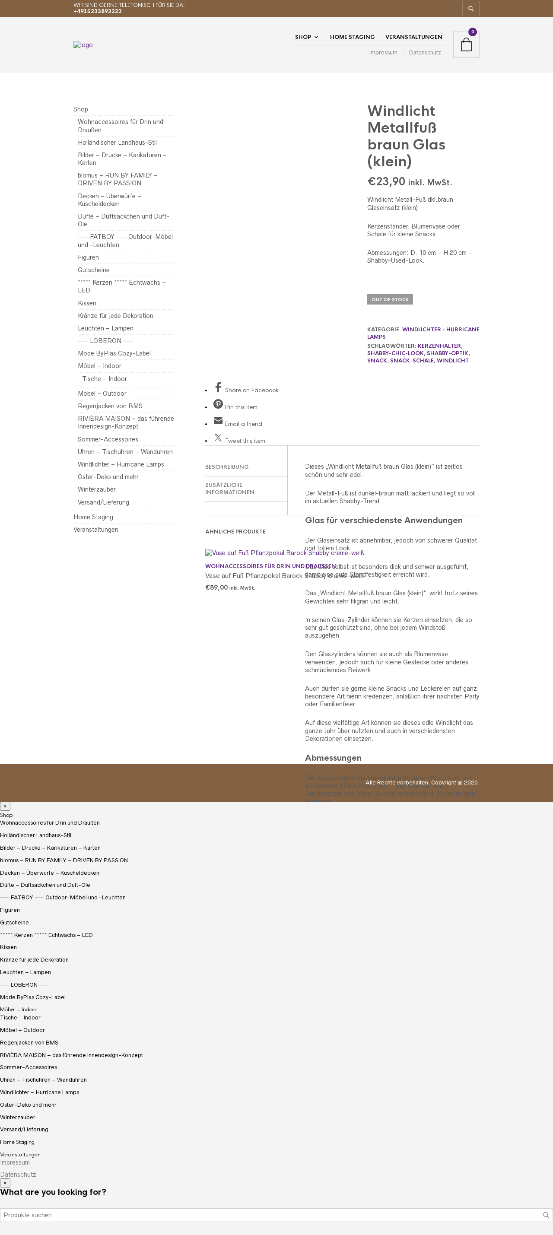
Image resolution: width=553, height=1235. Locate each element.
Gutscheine (94, 270)
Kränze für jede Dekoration (115, 315)
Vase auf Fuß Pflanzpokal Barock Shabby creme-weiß (284, 575)
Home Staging (352, 37)
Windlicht (453, 360)
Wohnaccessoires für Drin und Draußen (270, 566)
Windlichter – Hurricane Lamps (121, 464)
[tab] (246, 467)
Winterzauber (97, 489)
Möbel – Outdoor (102, 393)
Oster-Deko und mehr (108, 476)
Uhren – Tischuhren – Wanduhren (125, 451)
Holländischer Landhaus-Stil (117, 142)
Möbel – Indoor (99, 365)
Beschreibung (227, 467)
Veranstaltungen (413, 37)
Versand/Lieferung (103, 502)
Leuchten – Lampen (105, 328)
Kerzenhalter (439, 346)
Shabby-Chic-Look (395, 353)
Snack (377, 360)
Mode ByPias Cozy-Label (114, 353)
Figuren (88, 257)
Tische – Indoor (104, 378)
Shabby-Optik (447, 353)
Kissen (87, 303)
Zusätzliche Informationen (229, 489)
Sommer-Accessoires (108, 439)
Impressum (383, 52)
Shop (303, 37)
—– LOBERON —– (105, 340)
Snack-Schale (412, 360)
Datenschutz (425, 52)
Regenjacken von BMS (110, 406)
